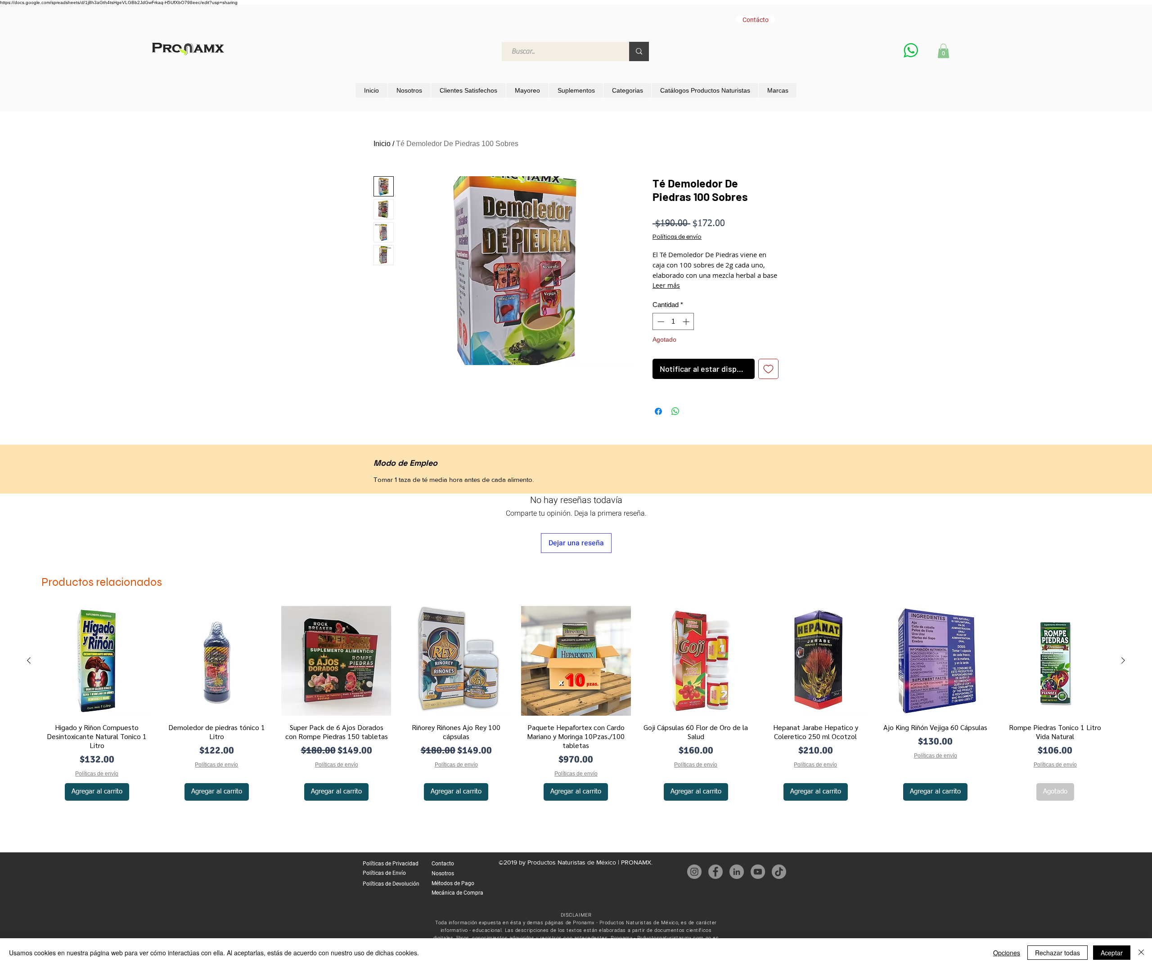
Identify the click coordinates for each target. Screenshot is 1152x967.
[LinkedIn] (736, 872)
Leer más (666, 285)
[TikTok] (779, 872)
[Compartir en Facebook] (658, 411)
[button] (943, 51)
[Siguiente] (1123, 660)
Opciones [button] (1006, 952)
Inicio (382, 143)
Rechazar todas (1057, 952)
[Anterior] (28, 660)
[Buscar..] (639, 51)
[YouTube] (758, 872)
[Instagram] (694, 872)
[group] (576, 705)
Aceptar (1112, 952)
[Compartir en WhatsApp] (675, 411)
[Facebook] (715, 872)
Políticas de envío (677, 237)
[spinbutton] (673, 321)
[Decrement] (660, 321)
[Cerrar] (1141, 952)
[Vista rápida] (97, 661)
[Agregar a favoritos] (768, 369)
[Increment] (687, 321)
